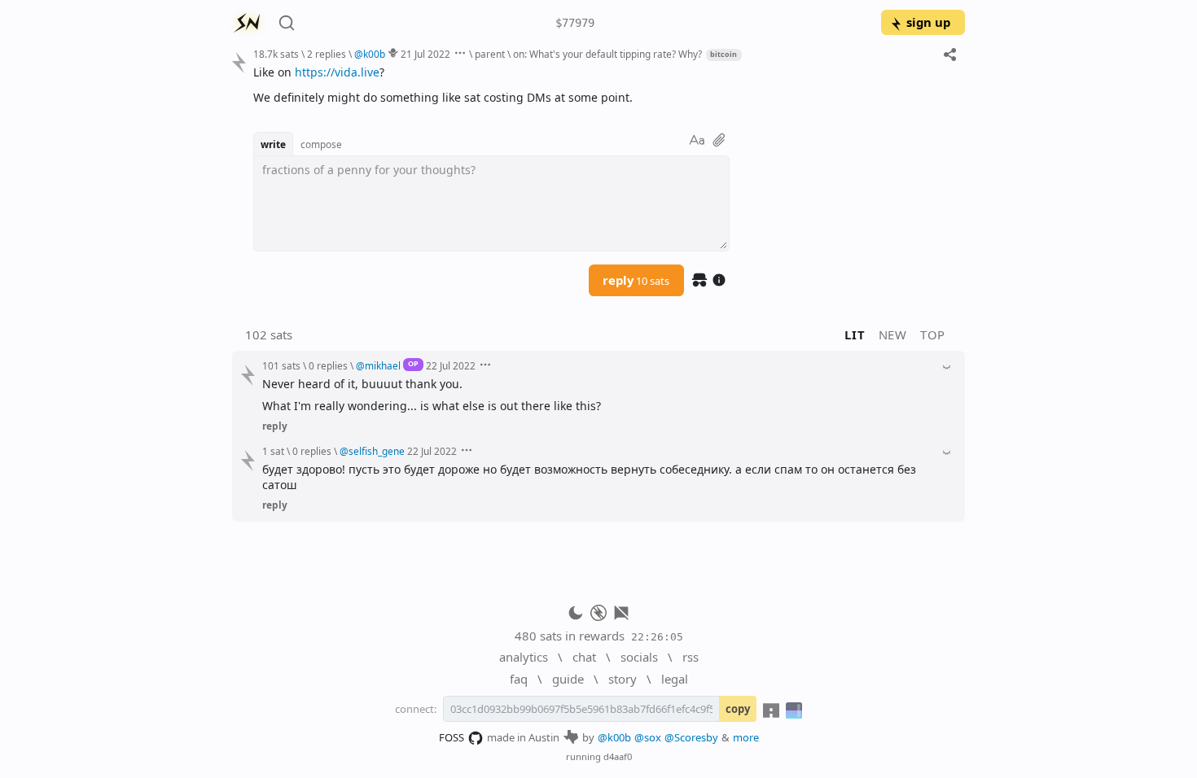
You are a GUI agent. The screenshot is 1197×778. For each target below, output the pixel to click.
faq (519, 679)
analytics (523, 657)
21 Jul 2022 (425, 53)
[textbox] (603, 85)
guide (568, 679)
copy (738, 709)
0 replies (328, 365)
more (746, 737)
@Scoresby (691, 737)
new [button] (893, 334)
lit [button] (854, 334)
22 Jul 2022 (451, 365)
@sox (647, 737)
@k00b (614, 737)
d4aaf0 (617, 756)
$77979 (574, 22)
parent (490, 53)
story (622, 679)
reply (636, 280)
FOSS (451, 737)
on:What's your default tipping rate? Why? (607, 53)
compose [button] (321, 144)
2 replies (326, 53)
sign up (928, 22)
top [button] (932, 334)
